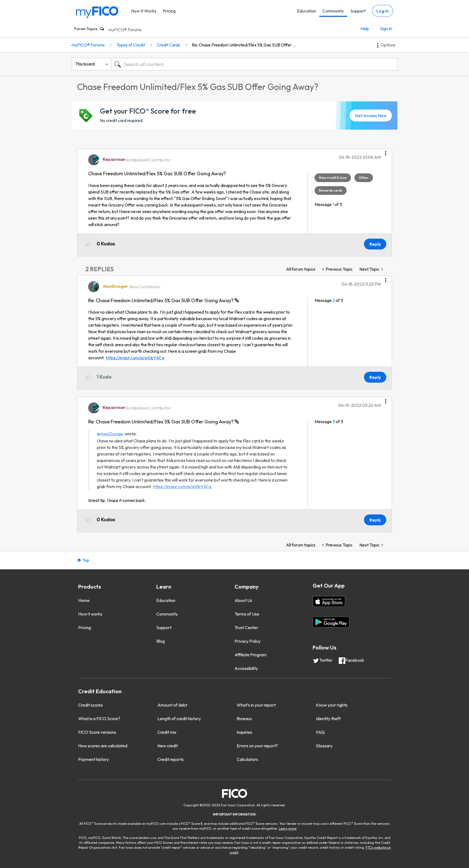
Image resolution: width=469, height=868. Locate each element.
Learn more (287, 828)
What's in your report (256, 705)
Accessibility (246, 668)
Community (333, 11)
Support (358, 11)
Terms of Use (246, 614)
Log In (382, 11)
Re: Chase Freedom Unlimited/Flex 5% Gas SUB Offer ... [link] (244, 45)
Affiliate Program (250, 654)
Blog (160, 641)
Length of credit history (179, 718)
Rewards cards (330, 190)
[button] (385, 151)
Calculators (247, 759)
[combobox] (254, 64)
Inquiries (244, 732)
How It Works (143, 11)
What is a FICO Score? (99, 718)
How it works (90, 614)
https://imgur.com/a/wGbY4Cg (135, 357)
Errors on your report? (257, 745)
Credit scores (90, 705)
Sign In (386, 28)
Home (84, 600)
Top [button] (85, 560)
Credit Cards (168, 45)
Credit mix (166, 732)
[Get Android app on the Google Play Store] (331, 622)
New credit (167, 745)
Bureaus (244, 718)
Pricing (169, 11)
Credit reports (170, 759)
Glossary (324, 745)
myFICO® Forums (125, 29)
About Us (243, 600)
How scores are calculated (102, 745)
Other (364, 178)
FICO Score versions (97, 732)
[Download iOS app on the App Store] (329, 601)
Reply (375, 244)
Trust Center (246, 627)
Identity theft (328, 718)
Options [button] (388, 45)
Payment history (93, 759)
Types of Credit (130, 45)
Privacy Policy (247, 641)
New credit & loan (333, 178)
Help (364, 28)
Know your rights (331, 705)
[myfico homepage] (97, 12)
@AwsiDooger (110, 433)
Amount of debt (172, 705)
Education (306, 11)
